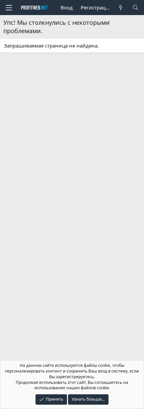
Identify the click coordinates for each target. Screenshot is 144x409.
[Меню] (8, 8)
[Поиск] (135, 7)
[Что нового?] (121, 7)
